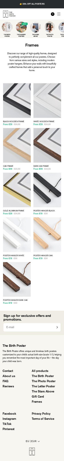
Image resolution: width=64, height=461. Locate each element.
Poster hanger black (44, 211)
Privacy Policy (41, 414)
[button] (58, 14)
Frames (37, 402)
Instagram (9, 419)
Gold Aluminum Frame (13, 211)
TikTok (7, 424)
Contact (8, 371)
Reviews (8, 386)
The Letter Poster (43, 386)
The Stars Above (43, 391)
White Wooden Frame (43, 122)
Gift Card (38, 396)
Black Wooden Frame (13, 122)
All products (40, 371)
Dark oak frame (41, 166)
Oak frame (8, 166)
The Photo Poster (43, 381)
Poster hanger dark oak (15, 300)
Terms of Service (43, 419)
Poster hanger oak (43, 256)
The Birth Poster (43, 376)
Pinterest (9, 429)
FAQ (5, 381)
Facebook (9, 414)
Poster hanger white (13, 256)
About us (9, 376)
